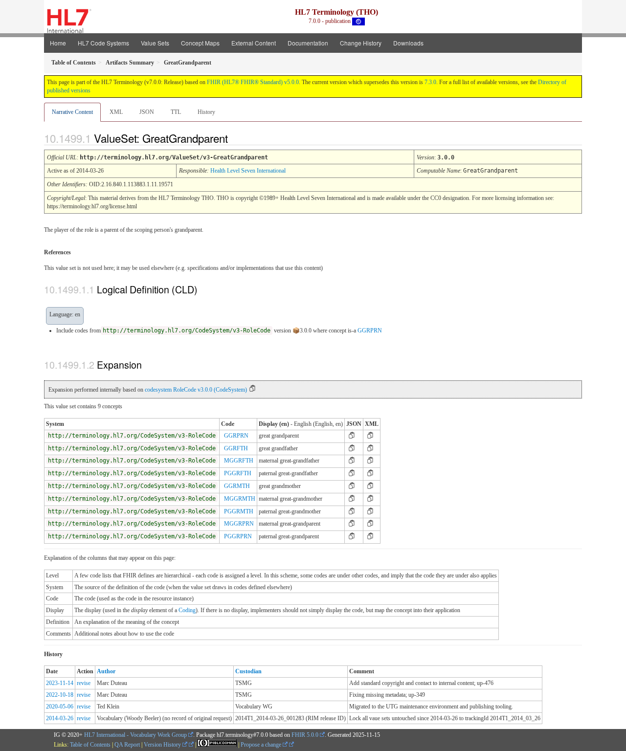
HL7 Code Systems (103, 43)
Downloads (408, 43)
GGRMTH (237, 486)
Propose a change (262, 744)
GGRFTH (236, 448)
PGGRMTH (238, 511)
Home (58, 43)
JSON (146, 112)
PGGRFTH (237, 473)
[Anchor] (236, 138)
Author (106, 671)
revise (83, 683)
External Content (253, 43)
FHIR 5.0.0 (304, 734)
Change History (360, 43)
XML (116, 112)
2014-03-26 (59, 718)
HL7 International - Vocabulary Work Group (135, 734)
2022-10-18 (59, 694)
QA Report (127, 744)
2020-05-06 (59, 706)
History (206, 112)
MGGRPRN (239, 523)
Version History (163, 744)
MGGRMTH (239, 498)
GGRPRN (370, 330)
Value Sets (155, 43)
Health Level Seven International (248, 170)
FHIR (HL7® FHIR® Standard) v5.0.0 (253, 82)
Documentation (308, 43)
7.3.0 (430, 82)
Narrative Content (72, 112)
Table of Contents (90, 744)
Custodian (248, 671)
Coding (187, 610)
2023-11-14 (59, 683)
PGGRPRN (238, 536)
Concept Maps (200, 43)
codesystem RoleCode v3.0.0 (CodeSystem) (196, 389)
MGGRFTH (238, 460)
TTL (176, 112)
